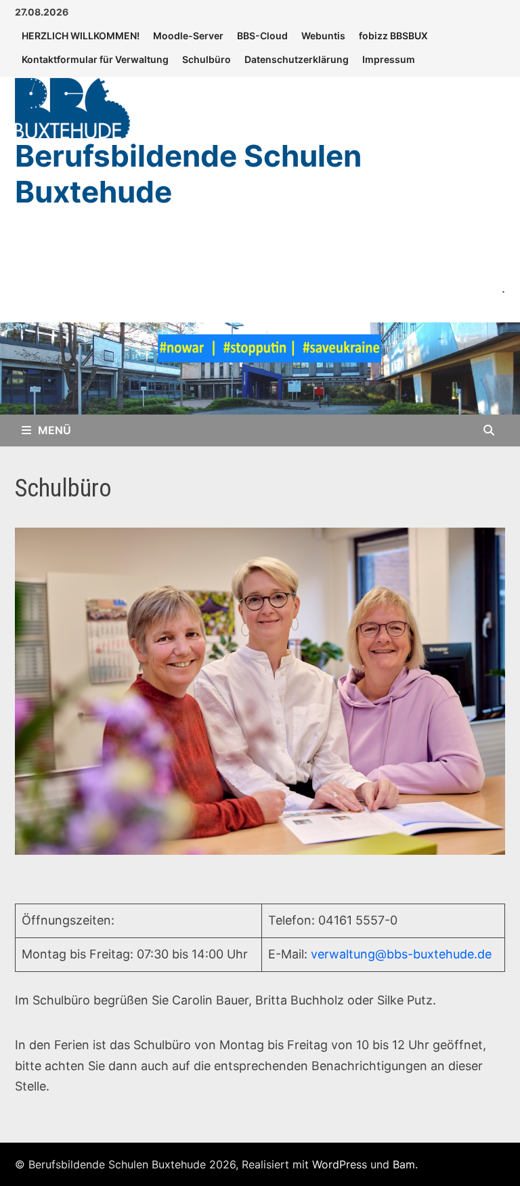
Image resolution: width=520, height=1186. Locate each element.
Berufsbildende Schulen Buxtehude (188, 173)
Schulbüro (206, 59)
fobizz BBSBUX (393, 35)
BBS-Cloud (262, 35)
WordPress (339, 1164)
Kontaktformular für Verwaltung (95, 59)
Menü (54, 430)
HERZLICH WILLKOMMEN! (80, 35)
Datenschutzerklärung (296, 59)
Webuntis (323, 35)
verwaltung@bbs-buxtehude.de (401, 954)
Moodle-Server (188, 35)
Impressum (388, 59)
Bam (404, 1164)
